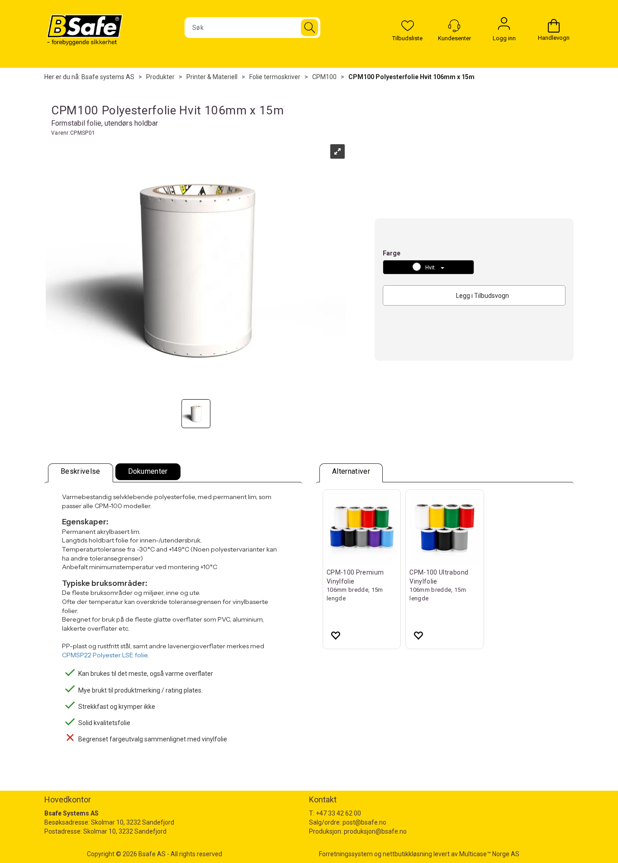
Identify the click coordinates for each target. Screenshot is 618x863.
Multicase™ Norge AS (489, 854)
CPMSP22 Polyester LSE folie (104, 655)
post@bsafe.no (364, 822)
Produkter (160, 76)
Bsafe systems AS (107, 76)
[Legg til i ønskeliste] (335, 635)
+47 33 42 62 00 (338, 813)
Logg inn (504, 25)
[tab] (80, 472)
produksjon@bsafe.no (375, 831)
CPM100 (324, 76)
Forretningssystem (346, 854)
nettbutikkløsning (407, 854)
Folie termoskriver (274, 76)
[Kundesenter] (454, 25)
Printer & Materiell (212, 76)
